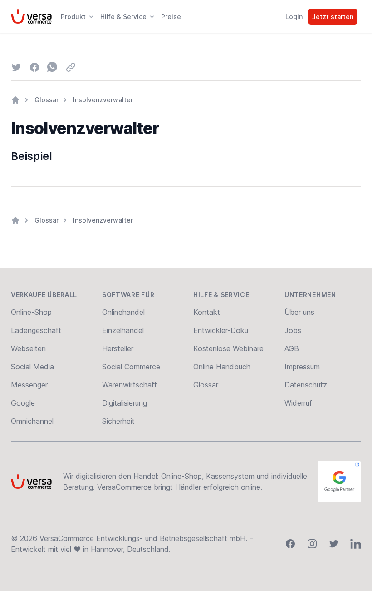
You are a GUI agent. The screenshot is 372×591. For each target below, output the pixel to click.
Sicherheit (118, 421)
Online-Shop (31, 312)
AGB (291, 348)
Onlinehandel (123, 312)
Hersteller (117, 348)
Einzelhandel (123, 330)
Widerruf (298, 402)
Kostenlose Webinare (228, 348)
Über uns (299, 312)
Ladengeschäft (36, 330)
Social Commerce (131, 366)
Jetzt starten (332, 16)
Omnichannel (32, 421)
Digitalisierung (124, 402)
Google (23, 402)
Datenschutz (305, 384)
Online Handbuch (221, 366)
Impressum (302, 366)
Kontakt (206, 312)
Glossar (46, 100)
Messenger (29, 384)
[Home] (15, 99)
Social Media (32, 366)
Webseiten (28, 348)
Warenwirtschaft (129, 384)
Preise (171, 16)
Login (294, 16)
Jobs (292, 330)
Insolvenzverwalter (103, 100)
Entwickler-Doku (220, 330)
